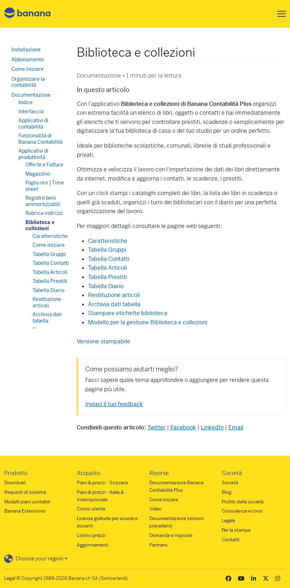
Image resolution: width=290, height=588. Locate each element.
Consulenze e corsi (242, 511)
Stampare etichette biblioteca (127, 313)
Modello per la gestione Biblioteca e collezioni (147, 322)
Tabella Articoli (107, 268)
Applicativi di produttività (33, 154)
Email (235, 427)
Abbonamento (27, 59)
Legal (9, 578)
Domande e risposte (170, 535)
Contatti (230, 540)
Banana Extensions (25, 511)
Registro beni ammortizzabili (42, 201)
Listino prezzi (91, 535)
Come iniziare (27, 69)
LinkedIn (212, 427)
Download (15, 483)
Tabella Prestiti (107, 277)
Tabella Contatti (108, 259)
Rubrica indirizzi (44, 213)
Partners (158, 545)
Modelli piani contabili (27, 502)
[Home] (27, 14)
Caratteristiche (107, 241)
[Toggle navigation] (279, 13)
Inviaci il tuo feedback (114, 404)
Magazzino (37, 174)
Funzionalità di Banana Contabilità (40, 138)
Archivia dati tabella (114, 304)
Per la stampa (236, 530)
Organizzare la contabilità (28, 82)
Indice (25, 102)
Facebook (183, 427)
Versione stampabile (103, 341)
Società (230, 483)
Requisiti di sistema (25, 492)
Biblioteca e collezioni (39, 225)
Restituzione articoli (114, 295)
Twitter (156, 427)
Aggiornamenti (92, 545)
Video (155, 509)
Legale (228, 521)
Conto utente (91, 509)
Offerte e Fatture (44, 164)
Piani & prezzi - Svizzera (102, 483)
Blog (226, 492)
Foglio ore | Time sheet (44, 185)
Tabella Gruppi (107, 249)
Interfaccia (31, 111)
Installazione (26, 49)
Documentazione (31, 95)
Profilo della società (242, 502)
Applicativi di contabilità (33, 123)
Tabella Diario (105, 286)
